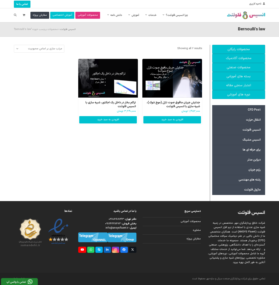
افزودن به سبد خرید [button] (172, 120)
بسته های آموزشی (239, 76)
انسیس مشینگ (251, 140)
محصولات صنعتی (238, 67)
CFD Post (254, 110)
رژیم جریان (254, 170)
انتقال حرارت (253, 120)
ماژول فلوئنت (252, 190)
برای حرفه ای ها (252, 150)
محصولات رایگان (239, 49)
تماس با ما (22, 4)
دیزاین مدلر (254, 160)
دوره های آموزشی (238, 94)
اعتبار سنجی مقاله (238, 85)
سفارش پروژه (193, 239)
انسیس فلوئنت (68, 29)
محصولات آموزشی (191, 221)
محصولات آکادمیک (238, 58)
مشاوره (197, 230)
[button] (24, 15)
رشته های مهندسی (250, 180)
